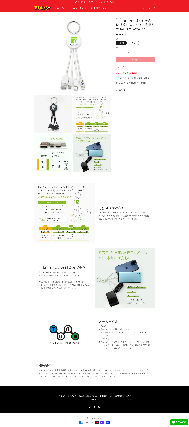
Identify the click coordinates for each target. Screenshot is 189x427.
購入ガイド (72, 396)
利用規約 (128, 396)
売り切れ (135, 60)
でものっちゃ (97, 418)
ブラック (133, 43)
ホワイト (121, 43)
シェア (122, 67)
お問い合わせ (61, 396)
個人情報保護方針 (116, 396)
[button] (144, 8)
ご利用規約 (104, 396)
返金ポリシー (94, 400)
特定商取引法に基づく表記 (87, 396)
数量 (117, 48)
